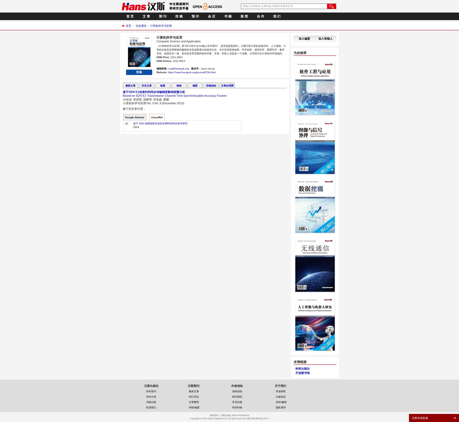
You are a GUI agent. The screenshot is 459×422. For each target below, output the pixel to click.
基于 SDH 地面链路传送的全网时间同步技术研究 (160, 123)
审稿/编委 (194, 407)
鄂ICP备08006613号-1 (258, 418)
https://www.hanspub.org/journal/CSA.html (192, 72)
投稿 (139, 72)
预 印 (195, 16)
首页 (128, 25)
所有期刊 (151, 391)
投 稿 (179, 16)
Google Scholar (134, 117)
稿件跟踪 (237, 396)
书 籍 (228, 16)
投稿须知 (211, 85)
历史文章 (147, 85)
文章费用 (194, 402)
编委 (195, 85)
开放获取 (281, 391)
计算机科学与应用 (161, 25)
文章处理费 (227, 85)
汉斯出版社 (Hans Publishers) (235, 415)
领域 (178, 85)
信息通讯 (141, 25)
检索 (162, 85)
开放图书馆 (302, 372)
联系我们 (151, 407)
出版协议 (281, 396)
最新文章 (131, 85)
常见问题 (237, 402)
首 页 (130, 16)
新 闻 (244, 16)
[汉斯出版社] (143, 6)
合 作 (260, 16)
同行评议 (194, 396)
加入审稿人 (325, 38)
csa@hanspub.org (178, 68)
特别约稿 (237, 407)
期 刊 (162, 16)
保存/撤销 (281, 402)
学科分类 (151, 396)
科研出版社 (302, 368)
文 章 (146, 16)
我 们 (277, 16)
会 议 (211, 16)
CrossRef (157, 117)
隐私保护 (281, 407)
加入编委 (304, 38)
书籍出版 (151, 402)
